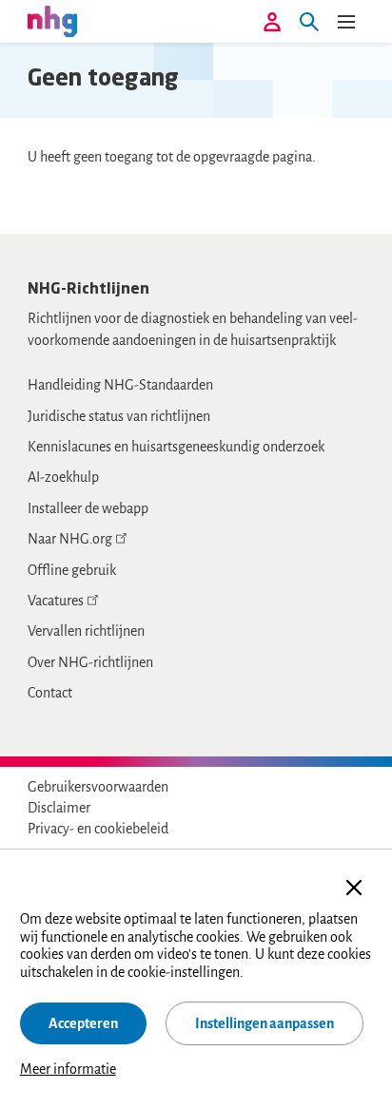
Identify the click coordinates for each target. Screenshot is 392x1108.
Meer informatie (68, 1069)
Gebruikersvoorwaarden (98, 786)
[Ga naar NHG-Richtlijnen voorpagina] (52, 21)
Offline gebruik (72, 570)
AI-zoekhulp (63, 477)
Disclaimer (59, 807)
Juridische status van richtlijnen (119, 416)
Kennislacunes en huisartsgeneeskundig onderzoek (176, 446)
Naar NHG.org (70, 538)
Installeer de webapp (88, 508)
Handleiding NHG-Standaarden (120, 384)
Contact (50, 692)
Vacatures (56, 600)
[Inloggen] (272, 21)
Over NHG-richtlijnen (90, 662)
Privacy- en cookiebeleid (98, 828)
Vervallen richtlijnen (86, 631)
